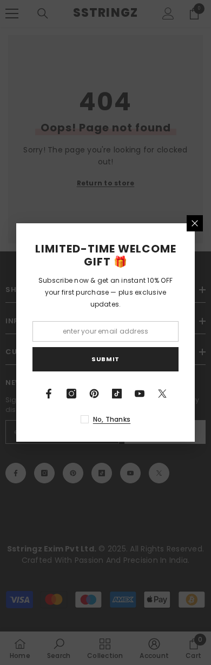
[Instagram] (71, 393)
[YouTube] (139, 393)
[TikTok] (117, 393)
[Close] (195, 223)
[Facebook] (48, 393)
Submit (105, 359)
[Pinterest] (94, 393)
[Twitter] (162, 393)
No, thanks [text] (111, 419)
